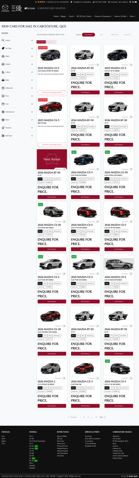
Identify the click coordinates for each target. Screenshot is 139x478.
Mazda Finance (62, 448)
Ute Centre (117, 439)
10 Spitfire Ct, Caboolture (82, 2)
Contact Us (117, 448)
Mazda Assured (62, 451)
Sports (4, 441)
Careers (115, 446)
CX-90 (31, 456)
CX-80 (31, 453)
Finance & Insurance (103, 16)
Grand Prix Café (118, 453)
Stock (71, 16)
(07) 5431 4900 (100, 2)
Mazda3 (32, 468)
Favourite (91, 65)
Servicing (88, 436)
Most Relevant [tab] (88, 34)
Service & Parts (120, 16)
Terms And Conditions (120, 456)
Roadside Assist (90, 446)
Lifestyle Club (117, 451)
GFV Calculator (62, 453)
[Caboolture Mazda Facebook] (130, 2)
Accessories (89, 441)
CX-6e (31, 446)
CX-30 (31, 439)
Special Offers (62, 436)
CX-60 (31, 448)
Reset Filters (41, 42)
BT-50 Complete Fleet (120, 441)
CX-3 (31, 436)
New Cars (60, 441)
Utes (3, 443)
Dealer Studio (133, 476)
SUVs (3, 439)
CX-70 (31, 451)
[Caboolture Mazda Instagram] (133, 2)
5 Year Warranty (90, 443)
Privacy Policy (117, 458)
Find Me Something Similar (51, 92)
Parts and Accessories (92, 439)
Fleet (114, 443)
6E (30, 458)
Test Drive (60, 456)
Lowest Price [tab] (127, 34)
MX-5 (31, 463)
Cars (3, 436)
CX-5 (31, 443)
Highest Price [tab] (114, 34)
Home (56, 16)
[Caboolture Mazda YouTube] (136, 2)
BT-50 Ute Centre (84, 16)
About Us (116, 436)
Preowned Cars (62, 446)
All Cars (59, 439)
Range (63, 16)
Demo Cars (61, 443)
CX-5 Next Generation (37, 441)
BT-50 (31, 461)
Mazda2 (32, 465)
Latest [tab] (101, 34)
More (132, 16)
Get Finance (85, 92)
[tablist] (108, 35)
